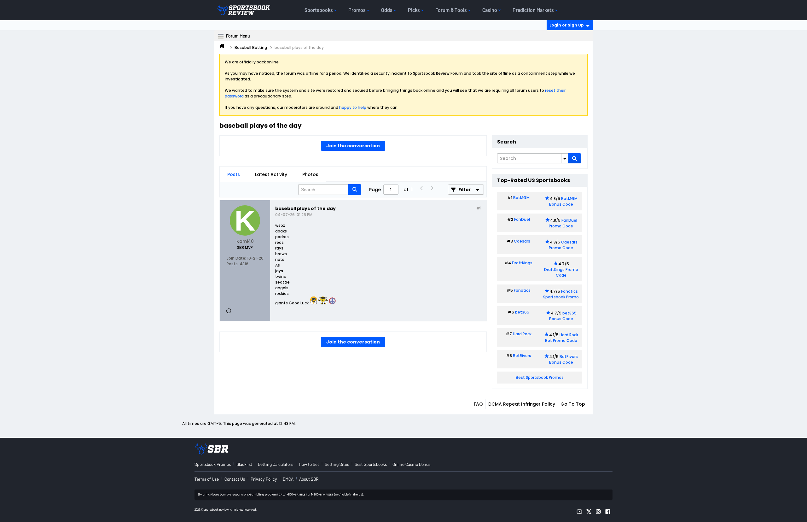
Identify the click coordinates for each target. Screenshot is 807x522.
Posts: (233, 264)
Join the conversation (353, 146)
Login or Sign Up (566, 25)
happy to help (352, 107)
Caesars (522, 241)
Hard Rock (522, 334)
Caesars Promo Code (563, 244)
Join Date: (236, 258)
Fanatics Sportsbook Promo (561, 294)
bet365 (522, 312)
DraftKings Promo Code (561, 272)
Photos (310, 174)
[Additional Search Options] (564, 158)
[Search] (574, 158)
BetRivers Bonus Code (563, 359)
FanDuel (522, 219)
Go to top (572, 404)
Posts (233, 174)
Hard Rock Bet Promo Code (561, 337)
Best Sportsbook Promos (540, 377)
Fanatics (522, 290)
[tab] (233, 174)
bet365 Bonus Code (563, 315)
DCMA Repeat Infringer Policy (521, 404)
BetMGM (521, 197)
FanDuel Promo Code (563, 223)
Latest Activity (271, 174)
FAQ (478, 404)
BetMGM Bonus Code (563, 201)
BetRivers (522, 355)
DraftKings (522, 263)
